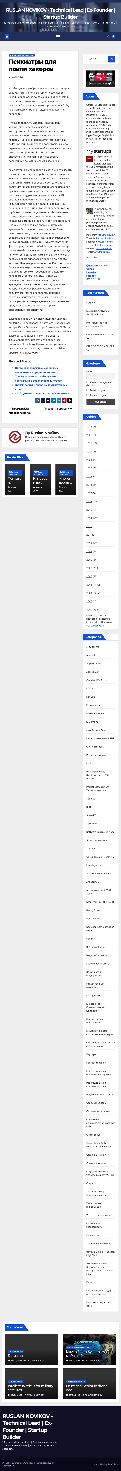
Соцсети (91, 1183)
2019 (89, 476)
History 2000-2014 (109, 1464)
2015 (89, 509)
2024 (89, 443)
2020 (89, 468)
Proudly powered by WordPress (18, 1463)
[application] (100, 78)
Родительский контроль (100, 1094)
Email (89, 371)
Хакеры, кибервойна (98, 1243)
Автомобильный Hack (98, 873)
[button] (108, 36)
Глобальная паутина (97, 963)
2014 (89, 518)
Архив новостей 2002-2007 (22, 55)
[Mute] (109, 83)
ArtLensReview (105, 241)
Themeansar (8, 1465)
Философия (92, 1235)
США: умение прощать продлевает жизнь (42, 393)
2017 (89, 493)
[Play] (90, 83)
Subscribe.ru (97, 625)
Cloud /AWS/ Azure (96, 680)
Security (90, 798)
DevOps (90, 696)
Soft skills (91, 823)
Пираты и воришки (57, 408)
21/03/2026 (75, 1361)
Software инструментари (100, 832)
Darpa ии (91, 302)
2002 (89, 609)
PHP (88, 763)
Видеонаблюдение (96, 955)
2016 (89, 501)
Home (94, 1464)
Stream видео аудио (97, 840)
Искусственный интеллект (79, 1348)
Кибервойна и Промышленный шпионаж (95, 1007)
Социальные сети (96, 1163)
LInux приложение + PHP (100, 738)
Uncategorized (94, 865)
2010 (89, 543)
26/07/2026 (17, 1361)
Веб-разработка (95, 947)
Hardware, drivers (96, 713)
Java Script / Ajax (95, 730)
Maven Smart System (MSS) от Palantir (87, 1354)
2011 (89, 534)
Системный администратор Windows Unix (100, 1123)
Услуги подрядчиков (98, 1215)
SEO (88, 807)
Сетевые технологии (98, 1111)
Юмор (89, 1282)
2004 (89, 593)
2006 (89, 576)
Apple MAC (92, 671)
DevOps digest (97, 390)
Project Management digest (99, 383)
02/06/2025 (17, 1395)
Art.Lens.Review (106, 234)
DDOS (89, 688)
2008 (89, 559)
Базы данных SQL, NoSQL (100, 902)
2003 (89, 601)
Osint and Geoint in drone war (86, 1388)
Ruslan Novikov (45, 433)
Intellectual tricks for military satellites (30, 1388)
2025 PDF (93, 279)
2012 (89, 526)
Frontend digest (98, 395)
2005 (89, 584)
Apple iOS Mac (94, 663)
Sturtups (91, 848)
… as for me (92, 646)
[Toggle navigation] (58, 36)
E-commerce (93, 705)
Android (90, 655)
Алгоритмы (92, 881)
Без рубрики (93, 910)
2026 (89, 426)
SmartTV (91, 815)
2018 (89, 484)
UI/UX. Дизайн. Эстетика (100, 857)
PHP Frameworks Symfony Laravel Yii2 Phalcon (97, 775)
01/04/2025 (75, 1395)
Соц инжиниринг (96, 1154)
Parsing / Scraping (96, 755)
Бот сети (91, 938)
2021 (89, 460)
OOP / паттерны (95, 746)
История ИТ (93, 995)
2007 (89, 568)
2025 (89, 435)
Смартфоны (93, 1134)
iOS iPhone (92, 721)
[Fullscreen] (113, 83)
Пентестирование (96, 1062)
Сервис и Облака (96, 1102)
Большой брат (94, 918)
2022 (89, 451)
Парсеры (91, 1054)
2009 (89, 551)
